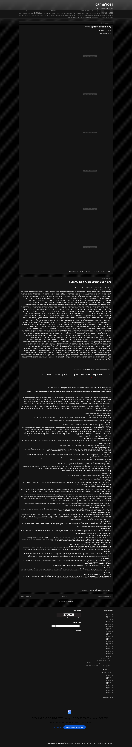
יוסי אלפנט (58, 13)
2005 (109, 634)
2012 (109, 617)
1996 (109, 653)
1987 (109, 692)
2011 (109, 619)
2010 (109, 621)
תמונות (77, 17)
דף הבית (64, 597)
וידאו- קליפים (89, 13)
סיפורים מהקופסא (65, 15)
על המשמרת (58, 15)
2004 (109, 636)
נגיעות (111, 15)
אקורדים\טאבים (69, 11)
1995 (109, 656)
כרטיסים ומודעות (45, 13)
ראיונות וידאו (109, 17)
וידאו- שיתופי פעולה (79, 13)
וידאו (20, 11)
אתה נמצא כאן (61, 11)
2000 (109, 646)
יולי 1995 (106, 670)
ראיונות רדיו (102, 17)
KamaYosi (103, 4)
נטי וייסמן (107, 15)
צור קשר (36, 15)
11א (95, 11)
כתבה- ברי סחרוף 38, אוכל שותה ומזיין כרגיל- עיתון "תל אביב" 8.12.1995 (76, 374)
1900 (92, 11)
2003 (109, 639)
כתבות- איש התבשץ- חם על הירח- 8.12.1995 (90, 282)
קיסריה (25, 15)
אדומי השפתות (85, 11)
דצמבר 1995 (105, 658)
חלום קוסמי (69, 13)
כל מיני (54, 13)
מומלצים (25, 13)
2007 (109, 629)
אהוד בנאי (78, 11)
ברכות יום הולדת (46, 11)
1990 (109, 685)
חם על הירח (64, 13)
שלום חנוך (82, 17)
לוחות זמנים (31, 13)
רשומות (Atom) (63, 601)
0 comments (75, 271)
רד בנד (96, 17)
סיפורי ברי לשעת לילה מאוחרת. (78, 15)
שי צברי (93, 17)
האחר (40, 11)
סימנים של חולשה (96, 15)
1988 (109, 690)
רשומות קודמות (26, 597)
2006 (109, 631)
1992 (109, 680)
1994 (109, 675)
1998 (109, 651)
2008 (109, 626)
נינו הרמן (103, 15)
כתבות (37, 13)
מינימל (20, 13)
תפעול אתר (71, 17)
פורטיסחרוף (50, 15)
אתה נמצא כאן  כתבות (105, 11)
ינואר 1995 (106, 672)
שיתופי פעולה (88, 17)
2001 (109, 644)
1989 (109, 687)
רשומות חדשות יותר (104, 597)
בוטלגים (54, 11)
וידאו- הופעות (107, 13)
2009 (109, 624)
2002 (109, 641)
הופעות (31, 11)
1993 (109, 678)
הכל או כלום (25, 11)
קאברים (32, 15)
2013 (109, 614)
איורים (74, 11)
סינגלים (89, 15)
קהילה (28, 15)
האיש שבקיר (36, 11)
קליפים (21, 15)
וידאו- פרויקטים (97, 13)
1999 (109, 648)
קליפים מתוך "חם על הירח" (98, 27)
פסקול (39, 15)
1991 (109, 683)
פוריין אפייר (43, 15)
